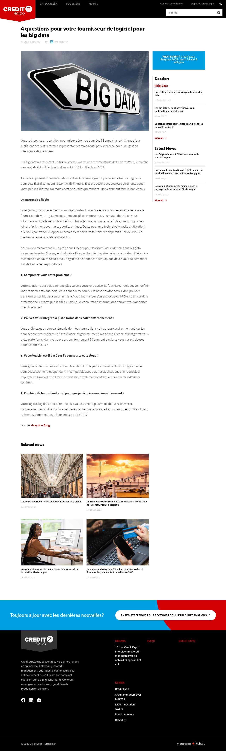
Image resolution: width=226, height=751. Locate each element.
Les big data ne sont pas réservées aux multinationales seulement (175, 109)
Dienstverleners (124, 714)
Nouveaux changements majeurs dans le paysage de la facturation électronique (49, 570)
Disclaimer (50, 743)
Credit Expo (122, 689)
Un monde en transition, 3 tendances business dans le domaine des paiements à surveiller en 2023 (115, 570)
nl (220, 3)
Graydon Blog (40, 425)
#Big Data (161, 86)
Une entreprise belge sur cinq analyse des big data (179, 93)
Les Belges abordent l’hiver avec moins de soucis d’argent (51, 501)
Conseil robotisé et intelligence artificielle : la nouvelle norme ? (179, 125)
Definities (120, 720)
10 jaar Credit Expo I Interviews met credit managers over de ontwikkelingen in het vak (128, 655)
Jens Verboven (60, 41)
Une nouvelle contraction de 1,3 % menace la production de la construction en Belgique (117, 503)
